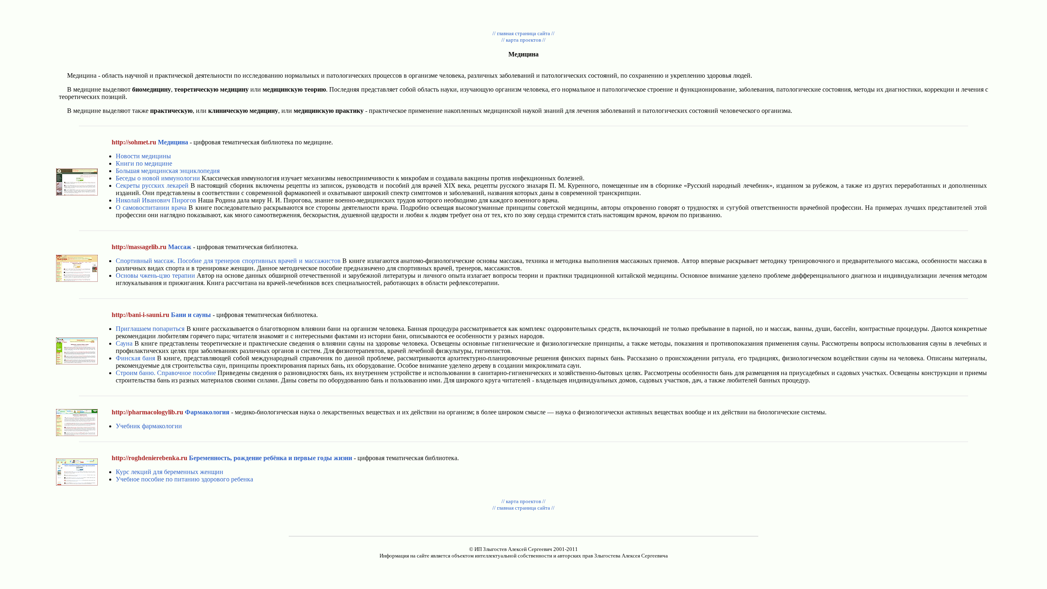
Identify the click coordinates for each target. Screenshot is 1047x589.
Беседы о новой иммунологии (158, 178)
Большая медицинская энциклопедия (168, 170)
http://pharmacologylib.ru (147, 412)
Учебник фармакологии (149, 426)
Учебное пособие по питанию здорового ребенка (184, 479)
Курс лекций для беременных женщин (169, 471)
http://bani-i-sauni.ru (140, 314)
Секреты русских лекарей (152, 185)
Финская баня (135, 358)
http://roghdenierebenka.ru (149, 457)
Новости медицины (143, 156)
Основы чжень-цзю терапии (155, 275)
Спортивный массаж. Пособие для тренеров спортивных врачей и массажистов (228, 260)
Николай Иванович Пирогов (156, 200)
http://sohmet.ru (134, 142)
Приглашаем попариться (150, 328)
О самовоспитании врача (151, 207)
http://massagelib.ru (139, 246)
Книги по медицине (144, 163)
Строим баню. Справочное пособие (166, 372)
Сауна (124, 343)
